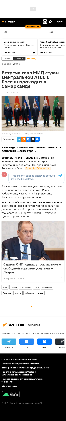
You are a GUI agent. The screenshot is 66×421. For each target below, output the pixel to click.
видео (40, 293)
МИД (37, 287)
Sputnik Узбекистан (38, 168)
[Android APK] (10, 394)
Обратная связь (9, 385)
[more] (61, 278)
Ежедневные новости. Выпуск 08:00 (19, 46)
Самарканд (47, 287)
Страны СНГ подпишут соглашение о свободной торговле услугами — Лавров (32, 268)
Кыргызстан (25, 287)
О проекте (7, 359)
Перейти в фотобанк (34, 134)
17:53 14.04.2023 (10, 92)
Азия (5, 287)
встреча (18, 293)
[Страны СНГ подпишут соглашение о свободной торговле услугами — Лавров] (33, 240)
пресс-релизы (9, 367)
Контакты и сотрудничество (15, 363)
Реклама (34, 363)
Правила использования (25, 359)
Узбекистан (29, 293)
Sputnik (7, 134)
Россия (14, 287)
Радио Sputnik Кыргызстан (48, 333)
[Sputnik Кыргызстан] (9, 23)
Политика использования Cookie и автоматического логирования (19, 373)
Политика (7, 293)
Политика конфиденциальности (33, 367)
